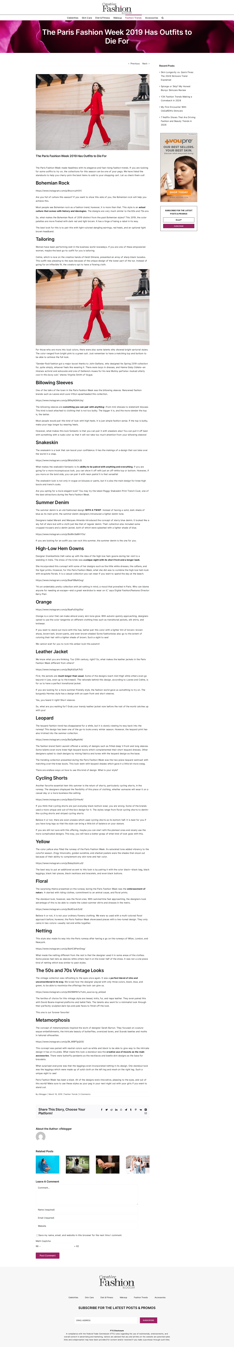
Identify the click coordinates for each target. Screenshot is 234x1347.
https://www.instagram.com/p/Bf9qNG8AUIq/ (60, 400)
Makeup (123, 1297)
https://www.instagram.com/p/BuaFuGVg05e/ (60, 609)
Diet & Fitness (106, 1297)
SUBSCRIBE (179, 226)
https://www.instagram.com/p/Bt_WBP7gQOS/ (60, 1041)
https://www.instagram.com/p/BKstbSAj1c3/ (59, 460)
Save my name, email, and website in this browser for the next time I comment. (80, 1235)
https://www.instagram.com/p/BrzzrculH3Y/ (59, 190)
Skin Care (89, 1297)
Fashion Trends (70, 1094)
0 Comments (84, 1094)
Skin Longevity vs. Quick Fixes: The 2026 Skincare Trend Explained (177, 76)
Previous (135, 63)
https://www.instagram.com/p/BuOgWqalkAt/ (59, 739)
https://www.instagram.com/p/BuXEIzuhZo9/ (59, 909)
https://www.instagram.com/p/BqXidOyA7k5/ (59, 669)
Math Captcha (43, 1241)
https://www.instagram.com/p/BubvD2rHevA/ (60, 799)
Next (144, 63)
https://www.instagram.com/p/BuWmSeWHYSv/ (61, 534)
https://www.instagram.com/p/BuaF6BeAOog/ (60, 580)
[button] (163, 17)
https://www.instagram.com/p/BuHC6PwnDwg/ (60, 948)
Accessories (160, 1297)
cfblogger (42, 1094)
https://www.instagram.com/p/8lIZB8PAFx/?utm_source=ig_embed (71, 992)
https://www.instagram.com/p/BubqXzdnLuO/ (60, 863)
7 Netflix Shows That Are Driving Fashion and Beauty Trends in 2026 (178, 121)
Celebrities (73, 1297)
